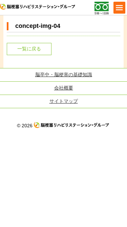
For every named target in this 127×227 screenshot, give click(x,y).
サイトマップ (63, 101)
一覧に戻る (29, 48)
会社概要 (63, 88)
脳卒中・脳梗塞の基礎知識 (63, 74)
